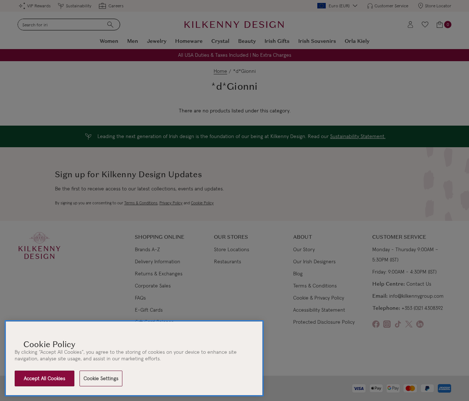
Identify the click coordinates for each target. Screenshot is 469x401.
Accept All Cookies (44, 378)
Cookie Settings (101, 378)
